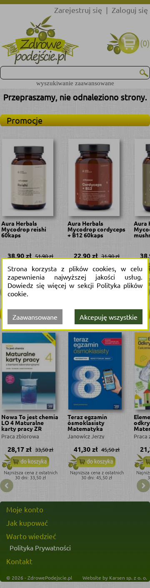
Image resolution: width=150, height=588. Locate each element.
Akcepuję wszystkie (109, 317)
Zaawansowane (35, 317)
